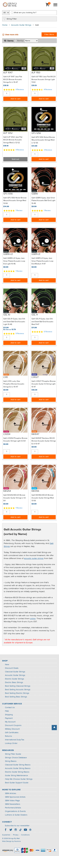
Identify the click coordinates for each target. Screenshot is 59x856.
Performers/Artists (13, 808)
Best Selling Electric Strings (17, 693)
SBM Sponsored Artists (15, 797)
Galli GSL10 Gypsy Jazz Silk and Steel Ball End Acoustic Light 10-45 (14, 321)
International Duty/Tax (14, 740)
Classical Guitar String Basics (18, 765)
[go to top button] (54, 727)
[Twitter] (11, 830)
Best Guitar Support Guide (16, 783)
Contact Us (10, 708)
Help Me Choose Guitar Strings (19, 779)
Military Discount (12, 729)
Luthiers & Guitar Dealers (16, 815)
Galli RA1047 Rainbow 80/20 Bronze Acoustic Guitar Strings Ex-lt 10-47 (44, 441)
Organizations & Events (15, 811)
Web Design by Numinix (11, 841)
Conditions (25, 835)
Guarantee (6, 835)
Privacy (15, 835)
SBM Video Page (12, 801)
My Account (10, 722)
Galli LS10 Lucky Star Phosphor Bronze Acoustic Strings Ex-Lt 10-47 (13, 384)
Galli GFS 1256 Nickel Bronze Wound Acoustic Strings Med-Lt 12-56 (43, 140)
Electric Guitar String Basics (17, 772)
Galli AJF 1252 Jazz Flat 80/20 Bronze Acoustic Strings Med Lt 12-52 (12, 140)
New (7, 665)
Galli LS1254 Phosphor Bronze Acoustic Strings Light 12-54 (15, 439)
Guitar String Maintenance (16, 776)
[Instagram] (15, 830)
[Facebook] (6, 830)
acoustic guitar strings (34, 558)
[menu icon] (55, 5)
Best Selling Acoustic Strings (17, 690)
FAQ (7, 711)
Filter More (49, 35)
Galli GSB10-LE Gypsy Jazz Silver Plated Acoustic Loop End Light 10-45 (14, 261)
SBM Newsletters (12, 804)
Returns (8, 736)
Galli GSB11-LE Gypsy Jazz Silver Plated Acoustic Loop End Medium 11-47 (42, 261)
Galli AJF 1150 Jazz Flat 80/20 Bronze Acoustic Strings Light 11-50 (44, 79)
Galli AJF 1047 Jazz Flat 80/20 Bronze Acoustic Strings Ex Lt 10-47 (12, 79)
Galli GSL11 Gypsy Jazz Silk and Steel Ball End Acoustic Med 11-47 (42, 321)
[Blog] (30, 830)
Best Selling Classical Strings (17, 686)
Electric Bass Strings (14, 682)
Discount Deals (11, 668)
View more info (11, 35)
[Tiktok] (20, 830)
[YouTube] (25, 830)
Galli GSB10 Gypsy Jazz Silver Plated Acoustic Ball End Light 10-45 (43, 200)
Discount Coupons (13, 725)
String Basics (10, 761)
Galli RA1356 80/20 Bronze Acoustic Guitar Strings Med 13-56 (43, 498)
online (33, 619)
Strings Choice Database (16, 758)
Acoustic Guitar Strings (21, 25)
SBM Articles (10, 793)
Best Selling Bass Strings (16, 697)
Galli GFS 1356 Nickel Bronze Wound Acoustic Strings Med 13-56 (14, 200)
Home (4, 25)
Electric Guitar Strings (14, 679)
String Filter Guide (13, 754)
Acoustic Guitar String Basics (18, 768)
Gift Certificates (11, 733)
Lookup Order (11, 743)
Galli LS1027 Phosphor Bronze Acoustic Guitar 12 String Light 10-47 (44, 384)
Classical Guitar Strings (15, 672)
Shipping (9, 715)
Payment (9, 718)
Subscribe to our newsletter (17, 826)
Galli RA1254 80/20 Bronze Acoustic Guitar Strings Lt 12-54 (14, 498)
